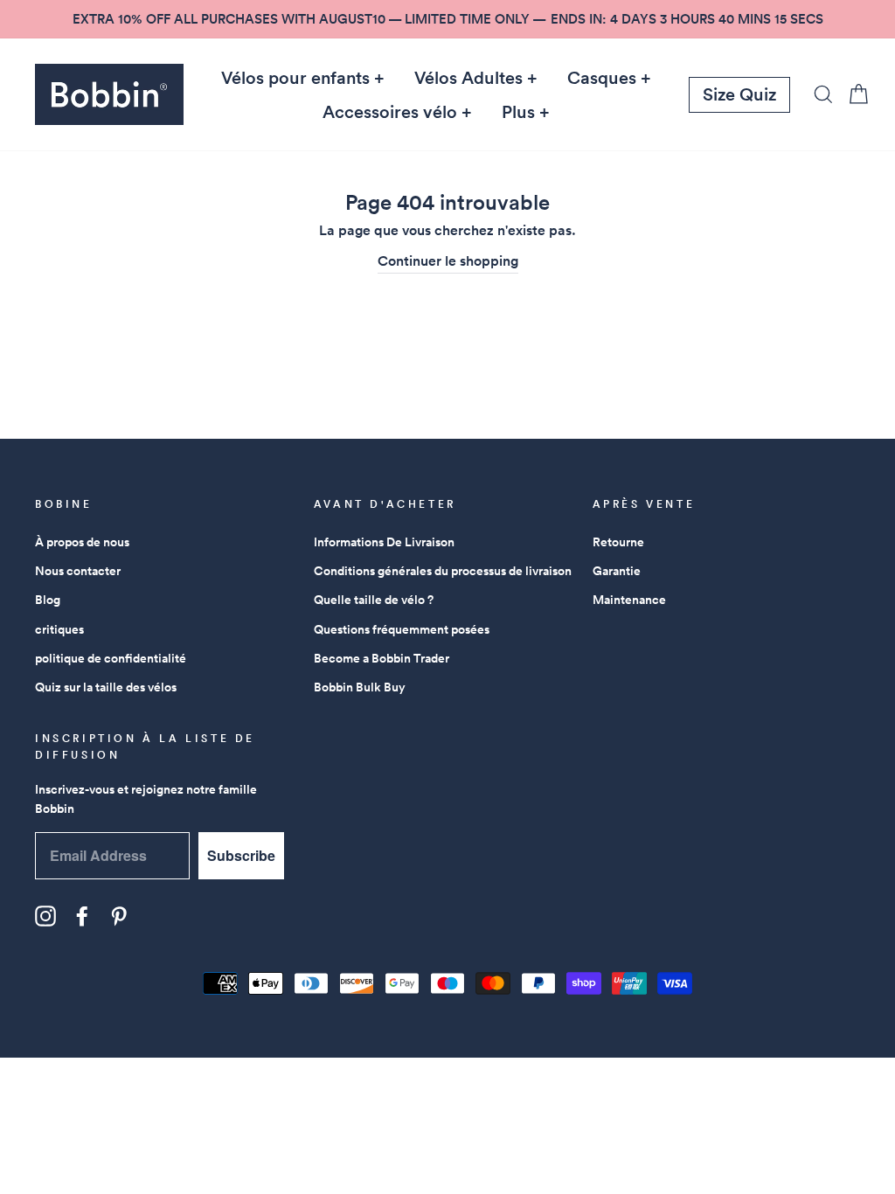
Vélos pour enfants (295, 77)
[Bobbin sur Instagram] (45, 916)
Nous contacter (78, 571)
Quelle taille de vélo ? (374, 599)
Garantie (617, 571)
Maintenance (629, 599)
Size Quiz (739, 94)
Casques (601, 77)
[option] (447, 19)
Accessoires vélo (390, 111)
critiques (59, 629)
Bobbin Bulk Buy (360, 687)
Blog (47, 599)
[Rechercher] (818, 94)
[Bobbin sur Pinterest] (118, 916)
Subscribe (241, 855)
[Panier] (853, 94)
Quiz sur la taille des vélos (106, 687)
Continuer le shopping (448, 261)
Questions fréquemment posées (401, 629)
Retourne (618, 542)
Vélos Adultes (468, 77)
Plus (518, 111)
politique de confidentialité (110, 658)
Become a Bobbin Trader (381, 658)
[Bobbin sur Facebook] (82, 916)
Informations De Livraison (384, 542)
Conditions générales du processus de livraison (443, 571)
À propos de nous (82, 542)
